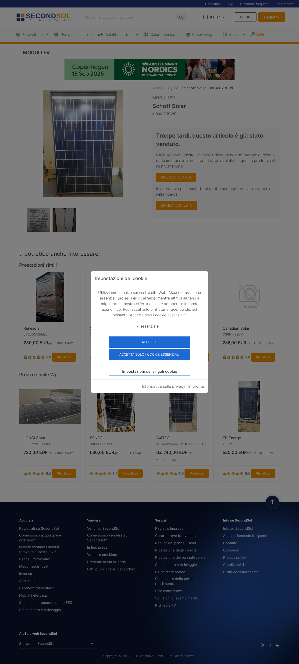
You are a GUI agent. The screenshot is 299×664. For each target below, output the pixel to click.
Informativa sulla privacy (163, 386)
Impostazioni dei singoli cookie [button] (149, 371)
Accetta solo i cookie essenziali (149, 354)
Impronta (196, 386)
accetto (149, 342)
